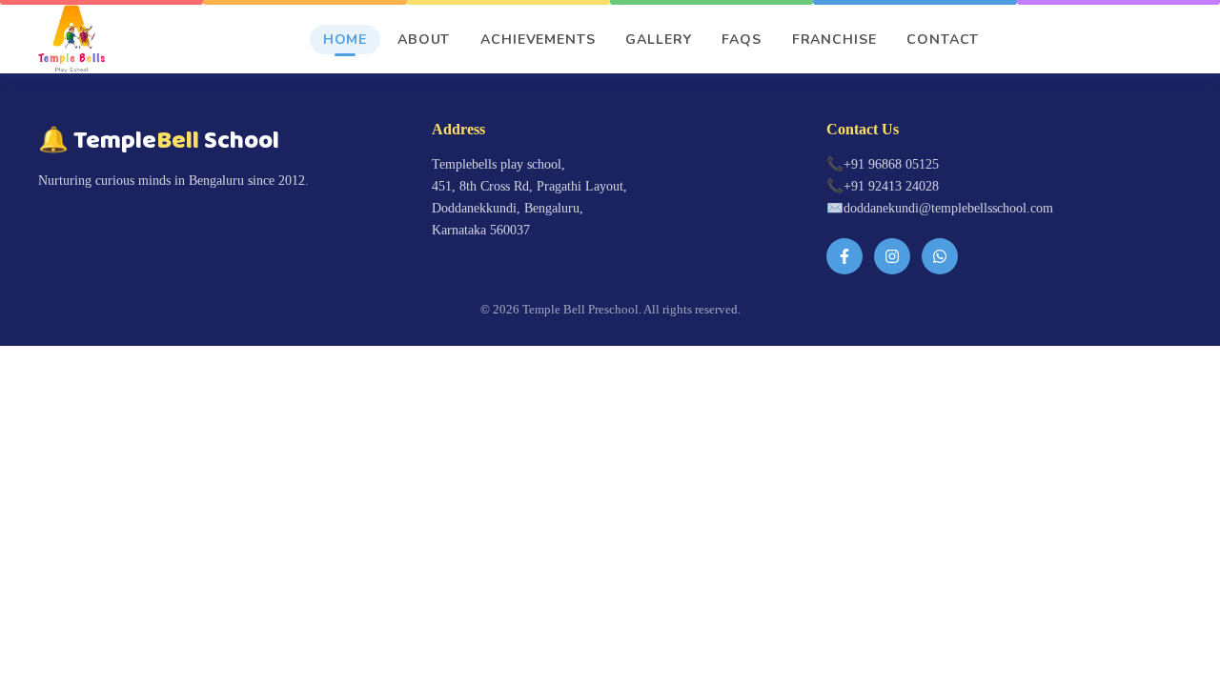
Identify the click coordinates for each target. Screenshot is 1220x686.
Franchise (834, 39)
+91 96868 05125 (891, 164)
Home (345, 39)
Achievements (537, 39)
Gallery (658, 39)
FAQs (741, 39)
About (423, 39)
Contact (942, 39)
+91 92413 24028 (891, 185)
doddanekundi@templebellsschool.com (948, 207)
